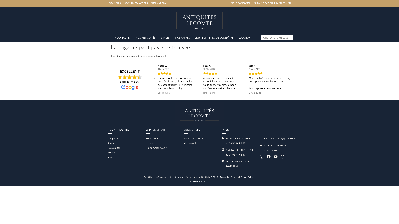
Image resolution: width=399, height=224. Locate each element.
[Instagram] (262, 157)
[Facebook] (269, 157)
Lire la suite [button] (164, 92)
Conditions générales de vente (158, 177)
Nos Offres (113, 152)
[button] (289, 79)
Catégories (113, 138)
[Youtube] (276, 157)
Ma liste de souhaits (194, 138)
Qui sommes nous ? (156, 147)
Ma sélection (265, 3)
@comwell (235, 177)
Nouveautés (114, 147)
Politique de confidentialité (197, 177)
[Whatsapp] (283, 157)
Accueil (111, 157)
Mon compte (283, 3)
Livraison (150, 143)
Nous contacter (241, 3)
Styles (111, 143)
